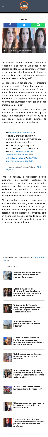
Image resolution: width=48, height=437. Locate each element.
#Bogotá (14, 132)
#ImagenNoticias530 (17, 154)
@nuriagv (32, 157)
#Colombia (26, 132)
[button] (3, 6)
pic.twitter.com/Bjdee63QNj (20, 160)
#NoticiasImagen (23, 151)
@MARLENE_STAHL (15, 157)
